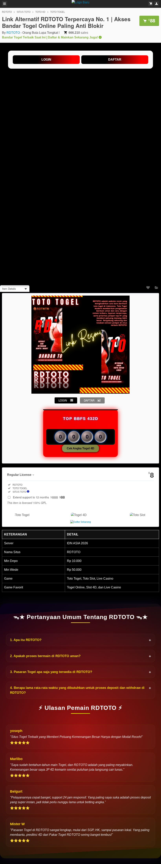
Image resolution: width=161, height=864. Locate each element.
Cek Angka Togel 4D (80, 448)
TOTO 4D (40, 12)
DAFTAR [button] (89, 400)
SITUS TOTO (23, 12)
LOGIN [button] (63, 400)
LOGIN (46, 59)
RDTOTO (7, 12)
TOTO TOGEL (57, 12)
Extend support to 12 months (39, 497)
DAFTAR (114, 59)
